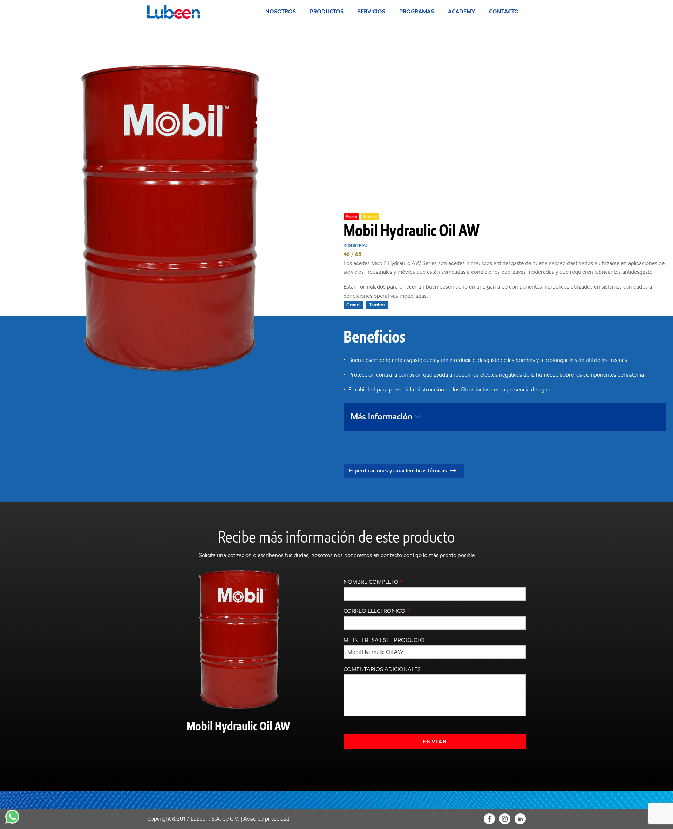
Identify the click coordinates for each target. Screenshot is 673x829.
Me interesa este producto (384, 640)
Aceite (351, 216)
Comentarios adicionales (382, 669)
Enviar (435, 741)
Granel (353, 305)
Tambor (377, 305)
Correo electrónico (376, 611)
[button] (404, 471)
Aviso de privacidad (266, 818)
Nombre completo (373, 581)
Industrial (356, 245)
